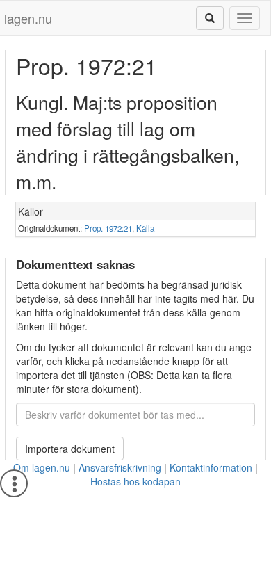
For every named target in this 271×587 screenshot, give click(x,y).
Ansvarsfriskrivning (120, 467)
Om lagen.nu (41, 467)
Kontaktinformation (211, 467)
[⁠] (210, 18)
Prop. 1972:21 (108, 228)
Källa (145, 228)
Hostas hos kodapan (135, 481)
